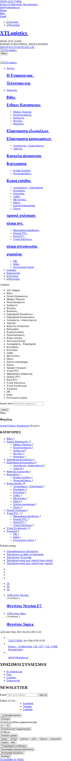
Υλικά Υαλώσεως (23, 239)
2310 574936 (15, 640)
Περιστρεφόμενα (22, 114)
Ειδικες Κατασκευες (24, 105)
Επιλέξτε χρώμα (9, 735)
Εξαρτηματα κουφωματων (29, 138)
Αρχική (4, 425)
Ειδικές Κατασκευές (19, 425)
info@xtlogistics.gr (10, 7)
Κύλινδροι (19, 193)
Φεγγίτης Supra (20, 624)
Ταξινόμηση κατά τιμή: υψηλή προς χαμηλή (30, 563)
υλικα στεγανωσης (22, 246)
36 (8, 586)
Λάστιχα (18, 148)
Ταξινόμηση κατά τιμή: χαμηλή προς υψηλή (30, 560)
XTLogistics (14, 33)
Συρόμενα (18, 117)
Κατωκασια (17, 163)
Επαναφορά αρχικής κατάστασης (17, 749)
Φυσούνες (19, 123)
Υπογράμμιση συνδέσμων (13, 746)
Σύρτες (17, 208)
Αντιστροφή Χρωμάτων (12, 753)
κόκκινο (43, 739)
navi (13, 742)
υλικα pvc (15, 223)
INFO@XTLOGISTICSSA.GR (17, 47)
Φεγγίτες (18, 120)
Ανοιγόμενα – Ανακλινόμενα (28, 145)
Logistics (12, 677)
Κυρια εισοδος (19, 180)
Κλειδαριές (19, 190)
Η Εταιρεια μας (21, 75)
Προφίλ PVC (20, 233)
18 (8, 583)
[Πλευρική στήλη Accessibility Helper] (11, 715)
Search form (6, 403)
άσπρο (14, 739)
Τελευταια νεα (19, 83)
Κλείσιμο (5, 719)
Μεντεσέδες (20, 199)
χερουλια (14, 254)
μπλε (34, 739)
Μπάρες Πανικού (22, 111)
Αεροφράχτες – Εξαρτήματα (28, 187)
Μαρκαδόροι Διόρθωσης (26, 230)
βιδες (11, 97)
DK (15, 261)
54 (8, 589)
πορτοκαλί (55, 739)
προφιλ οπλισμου (21, 215)
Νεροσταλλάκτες (22, 173)
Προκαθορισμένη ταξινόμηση (23, 551)
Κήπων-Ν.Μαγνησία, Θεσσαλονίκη (19, 4)
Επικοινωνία (13, 680)
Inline (16, 264)
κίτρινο (4, 742)
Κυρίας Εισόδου (22, 170)
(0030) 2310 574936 (11, 1)
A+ (8, 725)
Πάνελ (17, 202)
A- (2, 725)
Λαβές (17, 196)
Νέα (9, 674)
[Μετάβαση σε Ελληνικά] (13, 25)
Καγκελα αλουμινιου (24, 156)
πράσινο (24, 739)
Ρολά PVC (19, 236)
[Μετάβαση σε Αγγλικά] (13, 22)
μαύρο (4, 739)
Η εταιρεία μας (15, 671)
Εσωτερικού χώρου (24, 267)
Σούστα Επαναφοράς (24, 205)
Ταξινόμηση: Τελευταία (19, 557)
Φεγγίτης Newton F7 (24, 606)
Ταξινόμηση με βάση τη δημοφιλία (25, 554)
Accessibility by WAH (12, 759)
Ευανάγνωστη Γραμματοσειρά (15, 729)
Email (3, 694)
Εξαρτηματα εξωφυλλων (28, 131)
